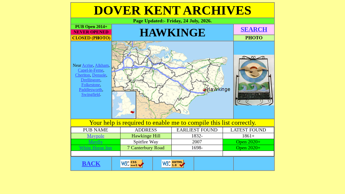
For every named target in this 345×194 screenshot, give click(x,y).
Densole (99, 75)
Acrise (87, 65)
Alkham (102, 65)
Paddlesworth (90, 89)
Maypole (95, 135)
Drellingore (90, 80)
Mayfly (95, 141)
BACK (91, 163)
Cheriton (82, 75)
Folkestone (90, 84)
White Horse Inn (95, 147)
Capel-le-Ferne (90, 70)
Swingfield (90, 94)
